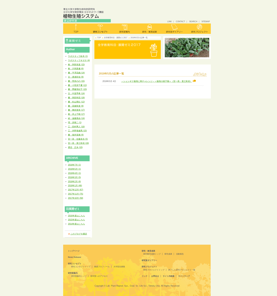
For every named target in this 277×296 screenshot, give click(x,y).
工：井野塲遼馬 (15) (77, 130)
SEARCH (193, 21)
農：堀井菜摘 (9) (76, 135)
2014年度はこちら (76, 224)
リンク (144, 276)
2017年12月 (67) (75, 190)
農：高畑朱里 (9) (76, 106)
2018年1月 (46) (75, 185)
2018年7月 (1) (74, 165)
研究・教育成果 (149, 28)
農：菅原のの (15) (76, 81)
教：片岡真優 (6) (76, 68)
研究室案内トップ (79, 276)
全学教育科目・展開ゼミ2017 (78, 41)
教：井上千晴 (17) (76, 114)
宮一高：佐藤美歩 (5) (78, 139)
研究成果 (168, 254)
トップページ (74, 251)
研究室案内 (125, 28)
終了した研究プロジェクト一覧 (181, 270)
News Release (74, 257)
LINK (169, 21)
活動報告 (180, 254)
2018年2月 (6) (74, 181)
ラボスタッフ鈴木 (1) (78, 56)
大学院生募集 (119, 267)
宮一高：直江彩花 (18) (78, 143)
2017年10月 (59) (75, 198)
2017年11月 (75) (75, 194)
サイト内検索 (168, 276)
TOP (99, 38)
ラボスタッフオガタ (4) (79, 60)
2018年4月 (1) (74, 173)
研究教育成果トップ (152, 254)
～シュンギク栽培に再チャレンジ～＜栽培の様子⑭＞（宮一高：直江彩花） (156, 81)
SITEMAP (205, 21)
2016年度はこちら (76, 215)
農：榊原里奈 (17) (76, 110)
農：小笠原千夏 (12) (77, 85)
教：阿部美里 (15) (76, 64)
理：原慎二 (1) (74, 122)
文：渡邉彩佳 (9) (76, 77)
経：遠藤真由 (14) (76, 118)
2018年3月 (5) (74, 177)
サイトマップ (184, 276)
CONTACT (180, 21)
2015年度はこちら (76, 220)
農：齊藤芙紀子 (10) (77, 89)
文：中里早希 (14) (76, 93)
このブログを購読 (78, 234)
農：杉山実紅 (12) (76, 102)
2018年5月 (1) (74, 169)
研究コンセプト (100, 28)
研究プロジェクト (198, 28)
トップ (75, 28)
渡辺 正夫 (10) (75, 147)
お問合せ (155, 276)
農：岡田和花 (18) (76, 97)
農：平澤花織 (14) (76, 73)
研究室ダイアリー (174, 28)
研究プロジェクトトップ (153, 270)
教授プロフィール (102, 267)
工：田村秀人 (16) (76, 126)
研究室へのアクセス (99, 276)
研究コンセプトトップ (80, 267)
